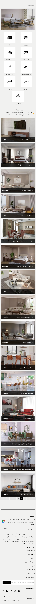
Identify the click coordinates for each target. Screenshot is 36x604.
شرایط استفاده (30, 598)
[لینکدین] (11, 591)
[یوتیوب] (15, 591)
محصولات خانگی (29, 570)
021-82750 (4, 529)
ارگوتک (31, 558)
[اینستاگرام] (3, 591)
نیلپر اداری (30, 554)
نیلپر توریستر (30, 550)
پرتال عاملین (30, 566)
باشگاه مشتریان (29, 562)
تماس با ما (30, 573)
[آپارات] (19, 591)
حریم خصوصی (7, 596)
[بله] (7, 591)
